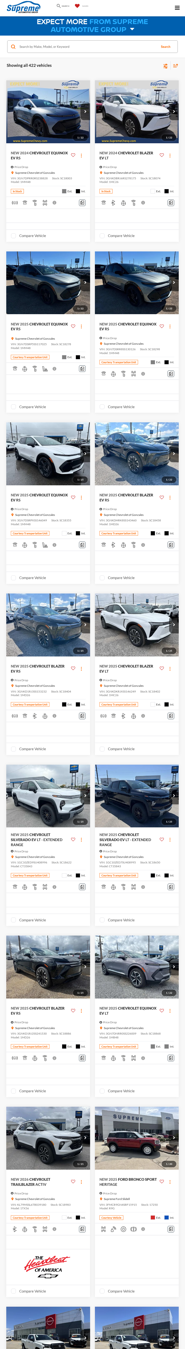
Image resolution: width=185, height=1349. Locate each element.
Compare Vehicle (32, 235)
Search (165, 47)
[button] (85, 111)
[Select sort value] (174, 65)
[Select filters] (166, 65)
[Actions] (81, 155)
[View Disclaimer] (55, 203)
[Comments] (82, 203)
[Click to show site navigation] (177, 8)
